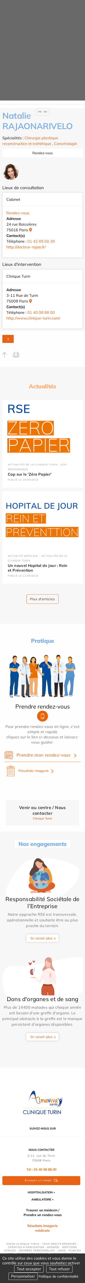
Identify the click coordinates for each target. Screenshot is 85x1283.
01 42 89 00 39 (41, 241)
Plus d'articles (42, 599)
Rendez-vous (42, 153)
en (45, 111)
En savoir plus (41, 938)
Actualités (42, 386)
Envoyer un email (38, 1180)
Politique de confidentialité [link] (58, 1276)
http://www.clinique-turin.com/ (33, 318)
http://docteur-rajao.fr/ (26, 247)
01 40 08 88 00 (41, 312)
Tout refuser (59, 1268)
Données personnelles (37, 1250)
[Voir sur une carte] (30, 230)
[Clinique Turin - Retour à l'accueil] (42, 1102)
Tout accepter (29, 1268)
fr (39, 111)
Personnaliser (23, 1276)
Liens (62, 1250)
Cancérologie (65, 143)
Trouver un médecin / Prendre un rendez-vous (43, 1212)
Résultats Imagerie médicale (42, 1228)
